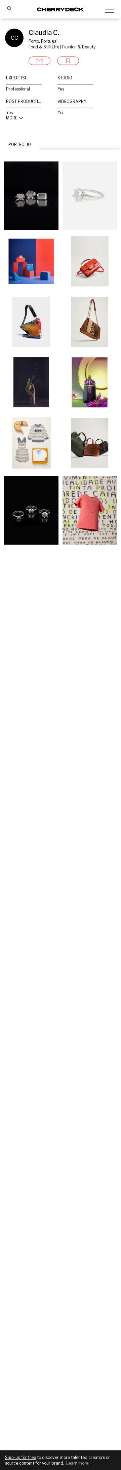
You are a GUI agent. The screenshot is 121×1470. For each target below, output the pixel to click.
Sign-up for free (20, 1457)
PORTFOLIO (19, 144)
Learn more (77, 1463)
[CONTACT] (39, 61)
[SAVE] (68, 61)
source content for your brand (34, 1463)
